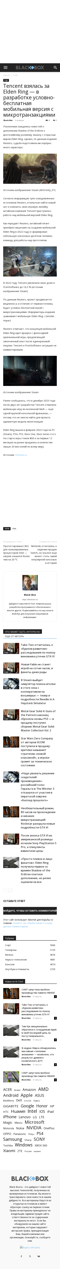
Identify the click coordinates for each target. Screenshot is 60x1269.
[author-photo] (30, 590)
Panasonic (19, 1134)
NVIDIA (33, 1127)
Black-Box (8, 120)
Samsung (12, 1139)
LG (35, 1117)
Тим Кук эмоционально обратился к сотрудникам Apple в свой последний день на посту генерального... (39, 1031)
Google (27, 1106)
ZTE (19, 1151)
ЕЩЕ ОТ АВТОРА (14, 636)
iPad (50, 1111)
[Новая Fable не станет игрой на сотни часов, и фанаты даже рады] (11, 668)
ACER (7, 1089)
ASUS (39, 1095)
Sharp (28, 1139)
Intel (32, 1111)
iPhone (9, 1116)
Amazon (29, 1089)
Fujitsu (37, 1100)
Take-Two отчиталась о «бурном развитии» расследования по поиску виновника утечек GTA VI (38, 650)
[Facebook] (21, 1256)
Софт (15, 75)
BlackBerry (8, 1100)
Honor (42, 1106)
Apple (27, 1095)
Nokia (20, 1128)
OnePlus (49, 1128)
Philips (31, 1134)
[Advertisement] (30, 32)
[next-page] (10, 890)
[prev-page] (5, 890)
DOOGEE (27, 1101)
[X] (30, 1256)
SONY (39, 1139)
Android (10, 1095)
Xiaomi (9, 1150)
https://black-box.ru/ (30, 599)
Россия (28, 1151)
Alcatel (17, 1090)
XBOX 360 (41, 1145)
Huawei (18, 1111)
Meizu (18, 1122)
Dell (19, 1100)
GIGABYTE (10, 1106)
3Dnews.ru (21, 454)
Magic (7, 1122)
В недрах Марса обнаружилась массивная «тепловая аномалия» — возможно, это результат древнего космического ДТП (39, 1054)
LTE (41, 1117)
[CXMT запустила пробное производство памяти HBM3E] (11, 993)
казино (37, 1151)
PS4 (14, 528)
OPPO (7, 1134)
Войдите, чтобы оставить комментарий (30, 910)
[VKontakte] (39, 1256)
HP (52, 1106)
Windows (23, 1145)
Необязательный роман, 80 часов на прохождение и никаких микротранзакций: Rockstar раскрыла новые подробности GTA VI (38, 817)
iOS (42, 1111)
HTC (6, 1111)
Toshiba (8, 1145)
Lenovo (25, 1117)
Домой (6, 75)
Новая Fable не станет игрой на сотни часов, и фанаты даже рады (37, 668)
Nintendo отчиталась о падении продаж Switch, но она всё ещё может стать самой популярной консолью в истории (44, 554)
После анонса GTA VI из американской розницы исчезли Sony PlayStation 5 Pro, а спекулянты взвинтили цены (38, 843)
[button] (5, 67)
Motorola (8, 1128)
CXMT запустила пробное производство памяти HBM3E (38, 991)
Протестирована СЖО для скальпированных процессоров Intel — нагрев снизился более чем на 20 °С (16, 552)
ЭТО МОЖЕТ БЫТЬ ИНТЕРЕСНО (22, 631)
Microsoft (34, 1122)
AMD (43, 1089)
